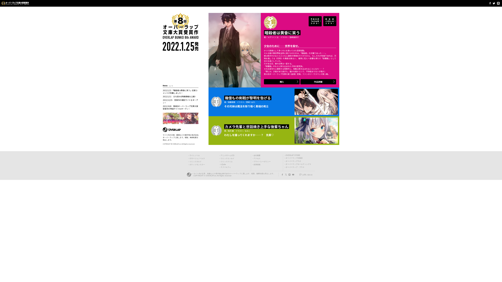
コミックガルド (195, 162)
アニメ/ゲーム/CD (227, 155)
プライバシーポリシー (262, 162)
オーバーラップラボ (293, 161)
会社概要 (257, 155)
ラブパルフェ (226, 167)
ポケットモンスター (197, 165)
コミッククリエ (227, 162)
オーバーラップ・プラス (295, 167)
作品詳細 (318, 81)
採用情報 (257, 165)
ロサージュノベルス (197, 158)
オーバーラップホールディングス (298, 164)
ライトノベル (195, 155)
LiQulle (223, 164)
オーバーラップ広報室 (294, 158)
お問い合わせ (307, 175)
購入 (282, 81)
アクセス (257, 158)
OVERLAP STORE (293, 155)
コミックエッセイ (227, 158)
